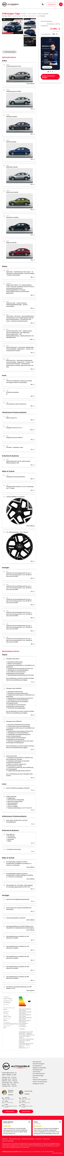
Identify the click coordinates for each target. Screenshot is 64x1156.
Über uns (35, 1077)
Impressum (39, 1139)
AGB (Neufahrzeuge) (14, 1139)
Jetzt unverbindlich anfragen (48, 76)
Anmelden (5, 1139)
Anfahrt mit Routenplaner (40, 1081)
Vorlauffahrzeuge (37, 1069)
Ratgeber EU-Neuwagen (39, 1067)
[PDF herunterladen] (27, 1002)
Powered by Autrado (57, 1153)
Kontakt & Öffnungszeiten (40, 1079)
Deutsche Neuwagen (38, 1063)
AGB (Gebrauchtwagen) (27, 1139)
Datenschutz (46, 1139)
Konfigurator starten (38, 1083)
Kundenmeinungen (38, 1075)
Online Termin (10, 1111)
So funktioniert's (37, 1065)
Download (22, 1029)
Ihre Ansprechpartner (39, 1073)
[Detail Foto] (19, 74)
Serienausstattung (10, 52)
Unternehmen (36, 1071)
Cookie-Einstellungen (8, 1141)
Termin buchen (47, 67)
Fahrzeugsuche (37, 1061)
